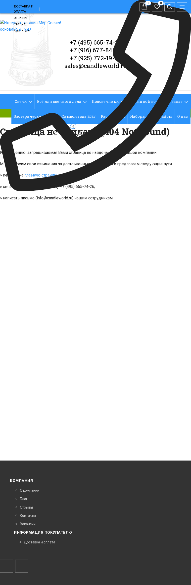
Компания (21, 480)
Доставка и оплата (39, 542)
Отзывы (20, 18)
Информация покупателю (43, 532)
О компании (29, 490)
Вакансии (28, 524)
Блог (24, 499)
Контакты (28, 516)
